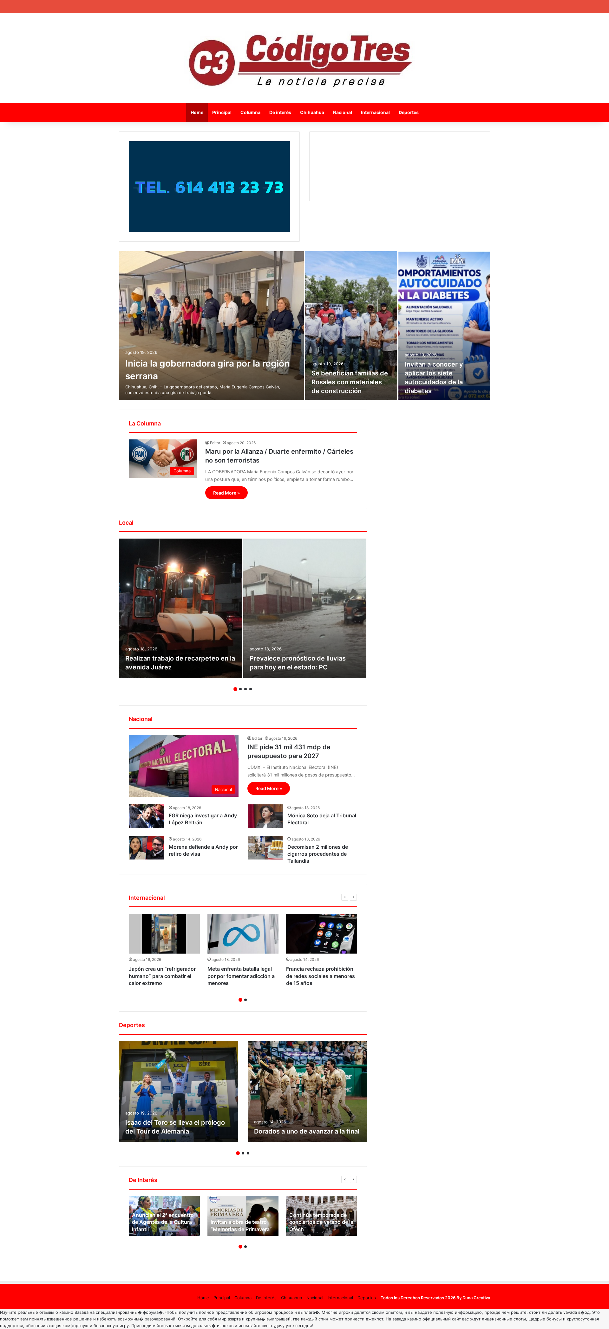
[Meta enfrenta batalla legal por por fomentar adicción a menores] (242, 934)
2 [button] (240, 689)
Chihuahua (312, 112)
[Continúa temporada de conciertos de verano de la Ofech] (321, 1216)
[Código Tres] (304, 58)
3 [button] (245, 689)
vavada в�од (576, 1312)
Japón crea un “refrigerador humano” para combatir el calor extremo (162, 976)
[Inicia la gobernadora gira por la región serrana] (211, 325)
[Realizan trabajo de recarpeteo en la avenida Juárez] (180, 608)
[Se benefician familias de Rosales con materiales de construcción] (351, 325)
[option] (304, 325)
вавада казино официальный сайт (426, 1318)
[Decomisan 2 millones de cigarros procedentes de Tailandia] (265, 847)
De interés (280, 112)
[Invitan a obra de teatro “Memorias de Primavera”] (242, 1216)
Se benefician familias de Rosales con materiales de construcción (349, 382)
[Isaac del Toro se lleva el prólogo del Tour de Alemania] (178, 1091)
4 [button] (250, 689)
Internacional (375, 112)
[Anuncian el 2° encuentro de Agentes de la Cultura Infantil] (164, 1216)
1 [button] (235, 689)
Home (197, 112)
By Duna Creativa (473, 1297)
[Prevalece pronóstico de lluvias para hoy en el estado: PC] (304, 608)
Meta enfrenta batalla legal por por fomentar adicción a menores (241, 976)
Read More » (226, 492)
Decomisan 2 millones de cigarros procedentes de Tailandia (317, 854)
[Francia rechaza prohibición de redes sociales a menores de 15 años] (321, 934)
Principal (222, 112)
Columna (250, 112)
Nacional (342, 112)
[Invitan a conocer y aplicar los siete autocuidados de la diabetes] (444, 325)
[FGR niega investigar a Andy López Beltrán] (146, 816)
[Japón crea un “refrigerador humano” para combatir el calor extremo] (164, 934)
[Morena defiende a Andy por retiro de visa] (146, 847)
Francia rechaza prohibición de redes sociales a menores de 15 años (320, 976)
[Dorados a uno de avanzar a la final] (307, 1091)
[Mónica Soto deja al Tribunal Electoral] (265, 816)
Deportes (409, 112)
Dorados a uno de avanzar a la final (306, 1131)
